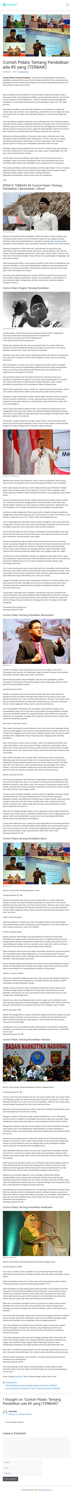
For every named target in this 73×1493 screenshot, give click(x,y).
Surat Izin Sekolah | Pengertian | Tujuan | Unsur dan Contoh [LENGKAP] (32, 1388)
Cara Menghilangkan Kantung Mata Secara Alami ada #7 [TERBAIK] (31, 1385)
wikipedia (57, 241)
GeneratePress (47, 1490)
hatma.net (19, 1376)
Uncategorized (11, 1382)
